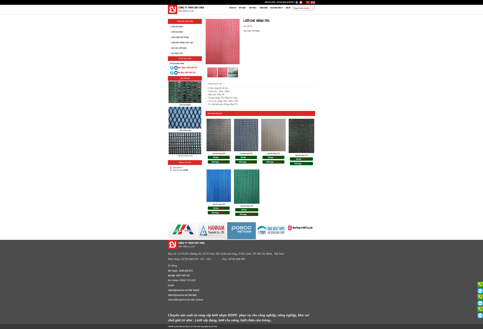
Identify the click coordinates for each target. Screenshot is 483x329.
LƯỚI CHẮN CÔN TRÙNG (180, 37)
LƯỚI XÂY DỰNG (177, 26)
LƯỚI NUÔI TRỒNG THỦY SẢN (182, 42)
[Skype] (172, 67)
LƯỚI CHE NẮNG (177, 32)
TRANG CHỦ (232, 8)
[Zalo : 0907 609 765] (480, 291)
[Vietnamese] (308, 2)
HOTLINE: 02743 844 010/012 (279, 2)
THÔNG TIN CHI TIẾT (215, 84)
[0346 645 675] (480, 297)
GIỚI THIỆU (242, 8)
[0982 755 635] (480, 309)
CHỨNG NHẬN (263, 8)
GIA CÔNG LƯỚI (177, 53)
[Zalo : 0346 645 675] (480, 303)
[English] (313, 2)
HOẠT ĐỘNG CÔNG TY (276, 8)
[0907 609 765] (480, 284)
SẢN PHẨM (252, 8)
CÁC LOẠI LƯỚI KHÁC (179, 48)
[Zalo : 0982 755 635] (480, 315)
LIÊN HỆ (288, 8)
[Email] (176, 67)
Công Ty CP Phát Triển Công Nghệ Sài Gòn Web (201, 326)
